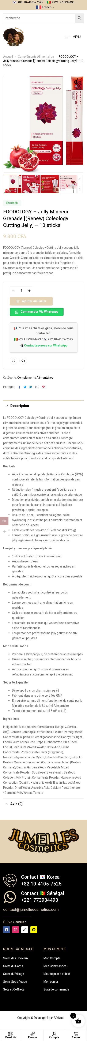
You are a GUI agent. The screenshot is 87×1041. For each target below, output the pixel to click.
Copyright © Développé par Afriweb (40, 1018)
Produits (10, 1037)
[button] (76, 84)
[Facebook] (6, 929)
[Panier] (76, 1034)
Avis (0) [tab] (16, 803)
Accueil (8, 57)
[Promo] (32, 1034)
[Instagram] (15, 929)
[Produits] (11, 1034)
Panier (76, 1037)
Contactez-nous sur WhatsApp (45, 345)
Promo (32, 1037)
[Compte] (54, 1034)
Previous (79, 188)
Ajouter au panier (34, 301)
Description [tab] (19, 405)
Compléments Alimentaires (36, 57)
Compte (54, 1037)
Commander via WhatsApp (39, 312)
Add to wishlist (13, 360)
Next (79, 179)
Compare (23, 360)
